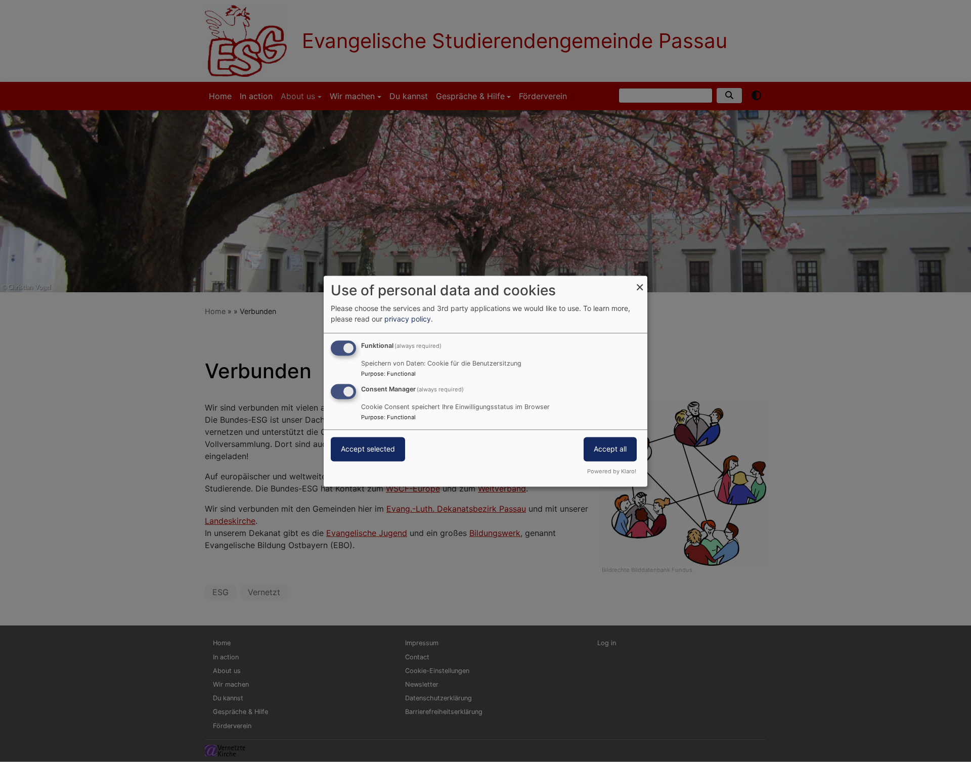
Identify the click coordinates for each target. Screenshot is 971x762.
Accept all (610, 448)
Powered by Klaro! (611, 471)
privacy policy (407, 319)
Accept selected (368, 448)
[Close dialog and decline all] (639, 282)
